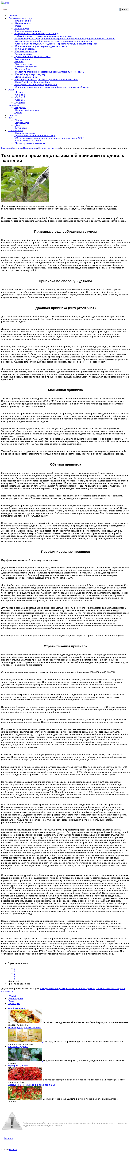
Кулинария (21, 128)
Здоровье (20, 102)
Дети (11, 89)
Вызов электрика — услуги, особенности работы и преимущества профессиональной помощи (65, 38)
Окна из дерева (23, 54)
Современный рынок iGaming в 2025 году (37, 33)
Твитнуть (8, 1138)
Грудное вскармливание (28, 31)
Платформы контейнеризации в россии (36, 84)
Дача (17, 125)
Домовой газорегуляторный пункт (32, 56)
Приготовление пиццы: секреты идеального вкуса (41, 46)
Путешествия (16, 130)
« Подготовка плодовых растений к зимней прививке (67, 988)
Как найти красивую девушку (30, 74)
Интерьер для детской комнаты (24, 1027)
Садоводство (30, 148)
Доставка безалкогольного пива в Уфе (35, 135)
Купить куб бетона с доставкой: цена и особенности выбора (46, 79)
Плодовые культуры (48, 148)
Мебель (19, 61)
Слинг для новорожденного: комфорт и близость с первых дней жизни (52, 87)
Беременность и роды (20, 18)
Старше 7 (20, 100)
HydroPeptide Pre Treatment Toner (33, 82)
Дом (11, 117)
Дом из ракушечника (26, 77)
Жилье (18, 120)
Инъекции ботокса (25, 49)
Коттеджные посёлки (26, 66)
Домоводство (22, 122)
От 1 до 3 (20, 94)
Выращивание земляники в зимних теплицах (31, 1084)
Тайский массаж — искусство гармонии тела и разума (43, 36)
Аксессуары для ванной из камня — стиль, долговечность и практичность (53, 41)
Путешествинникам (25, 133)
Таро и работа (22, 69)
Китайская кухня (16, 1008)
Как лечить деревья (18, 1046)
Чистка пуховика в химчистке (30, 143)
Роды (18, 26)
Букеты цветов (22, 59)
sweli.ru (13, 1149)
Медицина (20, 107)
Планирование (23, 20)
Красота (13, 115)
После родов (22, 28)
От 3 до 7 (20, 97)
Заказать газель (23, 64)
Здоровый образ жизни (27, 110)
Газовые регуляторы (26, 51)
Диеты (18, 112)
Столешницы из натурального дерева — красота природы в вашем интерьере (56, 43)
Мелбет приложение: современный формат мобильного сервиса (49, 71)
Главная (13, 15)
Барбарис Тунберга (18, 1065)
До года (19, 92)
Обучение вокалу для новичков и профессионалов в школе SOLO (49, 138)
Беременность (23, 23)
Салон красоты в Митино (28, 140)
